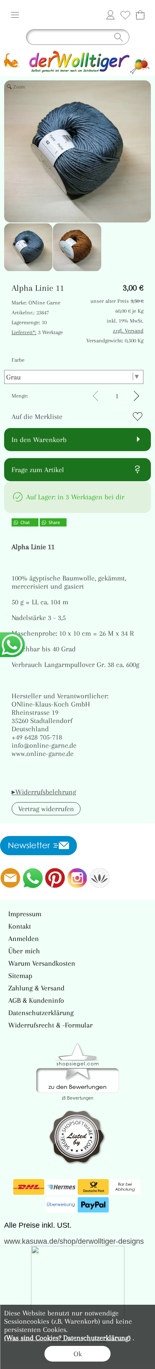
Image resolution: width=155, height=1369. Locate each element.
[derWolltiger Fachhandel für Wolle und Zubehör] (77, 52)
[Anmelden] (110, 14)
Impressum (24, 914)
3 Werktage (37, 332)
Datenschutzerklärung (41, 1013)
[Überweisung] (60, 1205)
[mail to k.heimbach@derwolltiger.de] (10, 878)
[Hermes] (60, 1187)
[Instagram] (77, 878)
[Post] (93, 1187)
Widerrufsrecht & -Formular (50, 1025)
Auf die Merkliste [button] (37, 416)
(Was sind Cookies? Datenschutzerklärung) (67, 1338)
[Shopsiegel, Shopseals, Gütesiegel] (77, 1045)
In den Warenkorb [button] (39, 439)
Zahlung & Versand (36, 988)
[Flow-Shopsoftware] (99, 878)
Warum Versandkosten (41, 963)
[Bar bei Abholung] (125, 1187)
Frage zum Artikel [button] (38, 470)
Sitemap (20, 975)
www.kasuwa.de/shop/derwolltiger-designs (74, 1241)
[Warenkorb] (140, 14)
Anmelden (23, 938)
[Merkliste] (125, 14)
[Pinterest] (55, 878)
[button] (14, 14)
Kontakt (19, 926)
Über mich (24, 951)
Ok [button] (78, 1354)
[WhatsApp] (32, 878)
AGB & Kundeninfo (36, 1000)
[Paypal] (93, 1205)
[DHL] (28, 1187)
